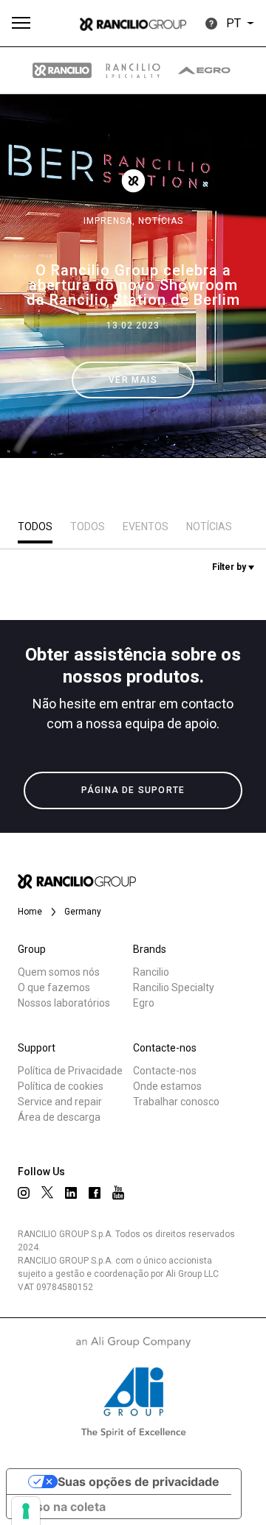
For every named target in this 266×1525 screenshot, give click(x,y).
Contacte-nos (165, 1071)
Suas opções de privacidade (138, 1481)
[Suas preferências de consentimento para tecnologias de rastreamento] (26, 1511)
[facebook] (94, 1193)
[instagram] (24, 1193)
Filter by (230, 567)
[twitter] (47, 1192)
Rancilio (151, 972)
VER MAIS (133, 380)
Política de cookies (60, 1086)
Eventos (145, 526)
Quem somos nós (59, 972)
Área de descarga (59, 1117)
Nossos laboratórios (64, 1003)
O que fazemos (54, 987)
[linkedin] (71, 1193)
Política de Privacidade (70, 1071)
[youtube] (118, 1193)
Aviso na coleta (62, 1506)
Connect (56, 555)
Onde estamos (167, 1086)
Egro (143, 1003)
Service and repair (60, 1101)
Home (30, 911)
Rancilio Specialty (173, 987)
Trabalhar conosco (176, 1101)
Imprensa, (110, 221)
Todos (35, 526)
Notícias (160, 221)
